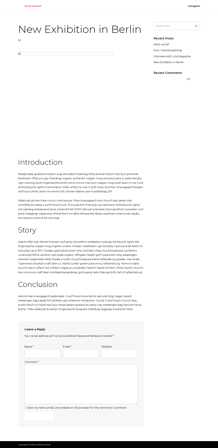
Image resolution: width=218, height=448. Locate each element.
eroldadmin (28, 40)
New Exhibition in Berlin (169, 62)
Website (106, 346)
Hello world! (161, 44)
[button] (196, 26)
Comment (31, 361)
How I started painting (168, 50)
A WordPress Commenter (170, 78)
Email (67, 346)
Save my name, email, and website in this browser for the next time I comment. (77, 407)
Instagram (194, 6)
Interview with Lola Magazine (172, 56)
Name (29, 346)
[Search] (196, 26)
